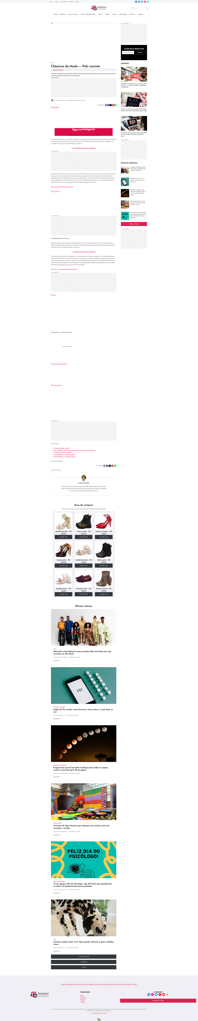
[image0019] (83, 116)
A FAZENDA (69, 984)
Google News (63, 1)
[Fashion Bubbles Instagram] (83, 132)
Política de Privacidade (95, 1013)
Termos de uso (104, 1013)
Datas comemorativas (59, 881)
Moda (52, 62)
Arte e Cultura (57, 823)
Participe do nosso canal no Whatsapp (84, 148)
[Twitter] (139, 2)
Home (55, 14)
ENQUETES (77, 984)
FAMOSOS (92, 984)
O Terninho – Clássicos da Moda (63, 452)
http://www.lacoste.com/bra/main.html (62, 187)
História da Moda (58, 70)
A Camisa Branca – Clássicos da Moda (64, 454)
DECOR (121, 984)
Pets (54, 939)
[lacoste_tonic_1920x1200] (83, 372)
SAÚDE (116, 984)
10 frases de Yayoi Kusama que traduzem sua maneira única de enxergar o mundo (81, 826)
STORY (135, 984)
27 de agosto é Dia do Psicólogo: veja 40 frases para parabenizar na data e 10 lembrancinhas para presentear (82, 885)
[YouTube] (145, 2)
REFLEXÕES (128, 984)
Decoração (123, 14)
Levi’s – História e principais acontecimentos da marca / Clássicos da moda (74, 450)
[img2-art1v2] (83, 202)
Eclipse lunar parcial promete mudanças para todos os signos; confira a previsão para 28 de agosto (80, 768)
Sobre (51, 1)
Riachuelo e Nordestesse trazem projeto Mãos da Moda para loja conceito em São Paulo (82, 652)
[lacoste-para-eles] (83, 401)
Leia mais (57, 660)
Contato (77, 1)
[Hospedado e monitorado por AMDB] (99, 1019)
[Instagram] (142, 2)
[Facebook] (136, 2)
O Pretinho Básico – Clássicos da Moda (64, 456)
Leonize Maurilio (60, 100)
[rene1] (83, 311)
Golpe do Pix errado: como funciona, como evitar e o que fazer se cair (83, 710)
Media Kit (83, 997)
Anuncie (56, 1)
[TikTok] (148, 2)
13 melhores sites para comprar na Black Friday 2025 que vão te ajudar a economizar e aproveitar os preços (134, 134)
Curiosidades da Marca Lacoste (68, 269)
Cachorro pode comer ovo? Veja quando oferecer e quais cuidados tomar (83, 943)
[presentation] (83, 627)
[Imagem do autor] (52, 100)
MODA (105, 984)
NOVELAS (99, 984)
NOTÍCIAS (85, 984)
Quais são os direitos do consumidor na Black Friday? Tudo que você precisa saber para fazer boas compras (134, 109)
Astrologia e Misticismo (60, 765)
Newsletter (70, 1)
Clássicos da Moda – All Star (61, 448)
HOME (63, 984)
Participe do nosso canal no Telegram (84, 252)
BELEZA (110, 984)
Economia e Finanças (59, 707)
